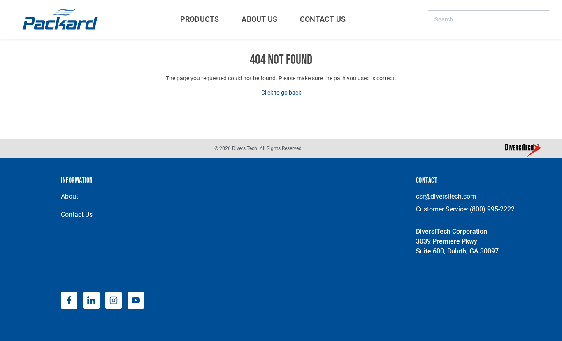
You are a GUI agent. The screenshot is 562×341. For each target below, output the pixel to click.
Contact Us (77, 214)
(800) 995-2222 (492, 209)
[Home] (61, 19)
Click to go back (281, 92)
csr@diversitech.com (446, 196)
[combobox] (488, 19)
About (69, 196)
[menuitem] (199, 19)
